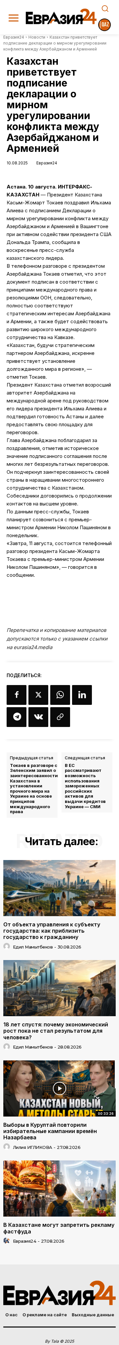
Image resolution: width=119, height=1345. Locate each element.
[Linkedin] (82, 695)
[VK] (38, 717)
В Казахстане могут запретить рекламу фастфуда (58, 1228)
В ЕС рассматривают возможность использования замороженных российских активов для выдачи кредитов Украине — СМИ (85, 786)
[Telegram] (16, 717)
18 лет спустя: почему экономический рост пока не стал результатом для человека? (55, 1030)
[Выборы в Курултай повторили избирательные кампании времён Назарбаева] (59, 1088)
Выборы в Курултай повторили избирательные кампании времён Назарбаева (50, 1131)
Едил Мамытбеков (33, 946)
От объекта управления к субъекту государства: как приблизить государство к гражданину (51, 930)
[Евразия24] (61, 16)
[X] (38, 695)
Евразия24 (13, 37)
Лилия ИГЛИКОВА (32, 1147)
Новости (36, 37)
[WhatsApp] (60, 695)
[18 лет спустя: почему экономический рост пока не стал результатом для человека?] (59, 988)
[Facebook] (16, 695)
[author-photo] (7, 946)
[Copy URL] (60, 717)
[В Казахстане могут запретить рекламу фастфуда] (59, 1188)
